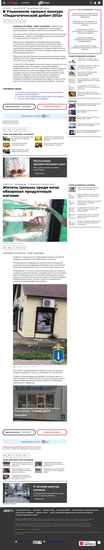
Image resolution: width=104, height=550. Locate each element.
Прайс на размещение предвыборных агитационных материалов (71, 512)
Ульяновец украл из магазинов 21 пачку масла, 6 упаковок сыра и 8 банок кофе (22, 464)
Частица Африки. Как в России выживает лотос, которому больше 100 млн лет (88, 87)
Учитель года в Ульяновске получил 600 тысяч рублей (40, 97)
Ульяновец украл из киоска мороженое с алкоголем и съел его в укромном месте (22, 477)
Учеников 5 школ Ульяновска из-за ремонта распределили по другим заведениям (85, 15)
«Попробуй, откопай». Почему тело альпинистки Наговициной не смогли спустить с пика (88, 67)
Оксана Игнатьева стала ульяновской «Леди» (19, 144)
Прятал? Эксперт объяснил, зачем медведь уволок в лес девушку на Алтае (88, 196)
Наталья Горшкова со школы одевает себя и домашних (21, 150)
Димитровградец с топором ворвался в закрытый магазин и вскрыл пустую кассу (22, 470)
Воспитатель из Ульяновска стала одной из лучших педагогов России (22, 138)
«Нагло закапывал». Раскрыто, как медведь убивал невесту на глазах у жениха (88, 80)
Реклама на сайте (41, 512)
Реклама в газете (48, 510)
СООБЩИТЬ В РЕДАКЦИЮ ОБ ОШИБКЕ (26, 515)
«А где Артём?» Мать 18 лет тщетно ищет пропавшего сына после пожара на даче (88, 209)
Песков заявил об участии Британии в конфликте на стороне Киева (88, 104)
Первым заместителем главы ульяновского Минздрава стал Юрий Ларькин (85, 47)
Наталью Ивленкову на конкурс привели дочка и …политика (54, 144)
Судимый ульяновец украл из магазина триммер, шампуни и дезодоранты (53, 464)
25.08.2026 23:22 (8, 184)
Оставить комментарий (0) (52, 106)
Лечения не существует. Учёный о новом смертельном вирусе (88, 188)
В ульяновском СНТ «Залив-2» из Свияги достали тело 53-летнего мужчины (85, 23)
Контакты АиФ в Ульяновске (24, 512)
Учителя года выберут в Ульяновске (32, 99)
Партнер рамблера (72, 542)
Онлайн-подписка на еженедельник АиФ (85, 510)
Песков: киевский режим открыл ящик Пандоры (87, 111)
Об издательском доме (23, 510)
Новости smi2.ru (9, 178)
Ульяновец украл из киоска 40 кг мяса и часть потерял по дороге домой (37, 409)
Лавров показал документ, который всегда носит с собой (88, 118)
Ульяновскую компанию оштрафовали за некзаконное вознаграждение (85, 39)
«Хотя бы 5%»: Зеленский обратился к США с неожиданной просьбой (89, 131)
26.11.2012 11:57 (7, 8)
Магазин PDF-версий (62, 510)
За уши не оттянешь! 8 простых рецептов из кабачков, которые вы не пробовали (89, 93)
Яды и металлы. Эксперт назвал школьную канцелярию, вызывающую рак (87, 73)
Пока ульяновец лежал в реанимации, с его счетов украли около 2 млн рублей (85, 31)
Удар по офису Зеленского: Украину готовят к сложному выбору (88, 124)
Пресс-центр (37, 510)
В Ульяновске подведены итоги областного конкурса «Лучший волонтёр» (54, 138)
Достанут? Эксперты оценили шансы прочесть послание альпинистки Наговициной (89, 222)
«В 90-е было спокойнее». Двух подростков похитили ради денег (88, 59)
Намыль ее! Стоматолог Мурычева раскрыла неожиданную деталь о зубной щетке (88, 216)
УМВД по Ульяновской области (13, 243)
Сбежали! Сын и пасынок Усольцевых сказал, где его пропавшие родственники (89, 202)
